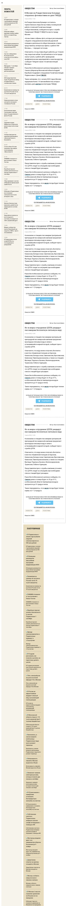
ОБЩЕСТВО (30, 8)
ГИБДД (43, 75)
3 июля (27, 174)
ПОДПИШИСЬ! (46, 96)
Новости (29, 104)
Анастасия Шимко (59, 8)
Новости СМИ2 (29, 109)
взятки (38, 84)
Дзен (37, 104)
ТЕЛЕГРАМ (46, 104)
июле (47, 183)
